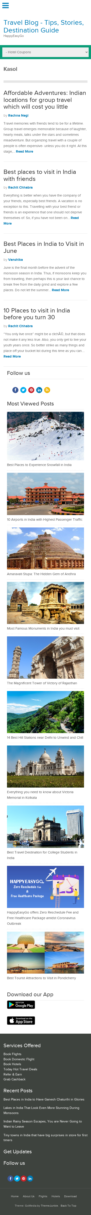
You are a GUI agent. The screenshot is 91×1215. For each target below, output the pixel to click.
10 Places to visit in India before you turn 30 (37, 314)
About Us (29, 1196)
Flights (43, 1196)
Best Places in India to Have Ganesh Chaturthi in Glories (44, 1099)
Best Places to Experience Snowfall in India (39, 465)
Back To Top (68, 1206)
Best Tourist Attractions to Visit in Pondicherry (41, 978)
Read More (24, 151)
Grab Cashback (14, 1079)
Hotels (56, 1196)
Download (70, 1196)
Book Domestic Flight (19, 1059)
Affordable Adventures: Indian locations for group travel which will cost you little (45, 100)
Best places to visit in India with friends (40, 175)
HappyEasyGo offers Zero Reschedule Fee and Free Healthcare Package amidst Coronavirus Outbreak (43, 918)
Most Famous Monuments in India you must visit (43, 629)
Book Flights (12, 1054)
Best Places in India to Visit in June (44, 247)
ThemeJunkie (49, 1206)
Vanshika (15, 260)
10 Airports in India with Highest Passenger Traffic (44, 520)
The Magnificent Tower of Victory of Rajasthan (42, 683)
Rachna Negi (18, 115)
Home (15, 1196)
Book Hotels (12, 1064)
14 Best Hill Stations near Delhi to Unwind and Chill (45, 738)
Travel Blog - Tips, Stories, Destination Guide (44, 26)
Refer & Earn (13, 1074)
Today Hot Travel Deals (20, 1069)
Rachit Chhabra (20, 187)
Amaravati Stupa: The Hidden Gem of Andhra (41, 574)
